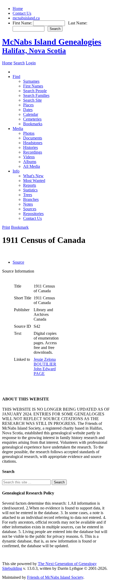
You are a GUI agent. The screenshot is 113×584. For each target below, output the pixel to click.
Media (18, 128)
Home (18, 8)
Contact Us (22, 13)
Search (19, 63)
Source (18, 262)
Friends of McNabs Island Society (55, 577)
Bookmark (20, 227)
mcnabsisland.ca (26, 18)
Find (16, 76)
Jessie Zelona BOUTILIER (45, 361)
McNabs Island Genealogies (51, 46)
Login (31, 63)
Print (6, 227)
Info (16, 171)
